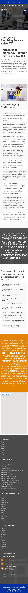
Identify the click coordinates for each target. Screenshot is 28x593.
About (2, 444)
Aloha (2, 536)
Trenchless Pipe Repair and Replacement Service (12, 470)
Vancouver (3, 496)
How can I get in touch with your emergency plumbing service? (11, 326)
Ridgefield (3, 504)
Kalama (3, 510)
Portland (3, 528)
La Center (3, 506)
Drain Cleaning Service (6, 464)
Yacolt (2, 518)
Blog (2, 452)
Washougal (3, 500)
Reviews (3, 448)
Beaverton (3, 534)
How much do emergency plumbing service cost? (12, 289)
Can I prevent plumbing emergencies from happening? (13, 294)
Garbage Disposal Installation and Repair (10, 480)
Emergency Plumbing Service (8, 462)
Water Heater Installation (7, 474)
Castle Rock (4, 516)
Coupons (3, 450)
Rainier (2, 548)
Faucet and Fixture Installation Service (10, 482)
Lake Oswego (4, 540)
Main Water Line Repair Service (8, 476)
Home (2, 442)
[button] (25, 10)
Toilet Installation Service (7, 484)
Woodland (3, 508)
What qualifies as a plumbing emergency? (10, 284)
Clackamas (3, 542)
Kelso (2, 512)
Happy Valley (4, 544)
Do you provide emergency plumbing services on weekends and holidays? (13, 321)
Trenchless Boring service (7, 486)
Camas (2, 498)
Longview (3, 514)
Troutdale (3, 546)
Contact (3, 454)
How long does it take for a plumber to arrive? (13, 299)
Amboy (2, 520)
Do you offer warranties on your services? (11, 307)
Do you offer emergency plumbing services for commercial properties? (12, 316)
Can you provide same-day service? (13, 312)
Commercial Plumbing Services (8, 488)
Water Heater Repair (6, 472)
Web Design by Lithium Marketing (16, 587)
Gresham (3, 530)
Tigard (2, 538)
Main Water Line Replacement (8, 478)
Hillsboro (3, 532)
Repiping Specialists (5, 468)
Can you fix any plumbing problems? (13, 304)
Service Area (4, 446)
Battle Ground (4, 502)
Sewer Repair (4, 466)
